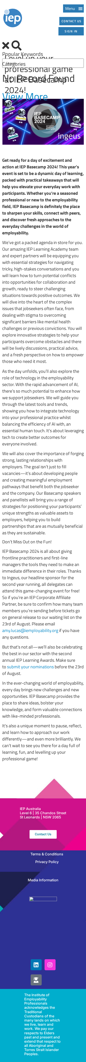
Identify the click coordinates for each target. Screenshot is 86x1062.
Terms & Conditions (46, 854)
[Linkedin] (36, 964)
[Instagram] (50, 964)
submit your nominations (30, 666)
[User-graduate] (36, 979)
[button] (73, 8)
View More (25, 96)
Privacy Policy (47, 862)
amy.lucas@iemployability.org (30, 630)
